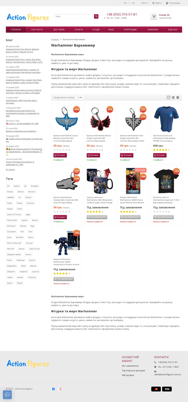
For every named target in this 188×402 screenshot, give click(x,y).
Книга (9, 260)
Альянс (17, 186)
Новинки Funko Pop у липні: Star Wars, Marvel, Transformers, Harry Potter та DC (24, 60)
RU (125, 3)
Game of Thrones (14, 214)
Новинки (152, 29)
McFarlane (11, 226)
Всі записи (10, 169)
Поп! (30, 231)
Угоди (96, 29)
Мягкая (33, 266)
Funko (19, 209)
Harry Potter (12, 220)
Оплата (79, 29)
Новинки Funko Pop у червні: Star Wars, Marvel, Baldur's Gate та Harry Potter (24, 81)
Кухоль (32, 260)
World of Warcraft (14, 243)
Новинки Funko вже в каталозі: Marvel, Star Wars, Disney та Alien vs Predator (24, 91)
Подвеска (23, 271)
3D (8, 186)
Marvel (35, 220)
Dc (20, 197)
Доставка (58, 29)
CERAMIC (10, 197)
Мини (23, 266)
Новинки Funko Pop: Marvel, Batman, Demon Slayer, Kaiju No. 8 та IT (22, 50)
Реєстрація (175, 3)
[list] (173, 97)
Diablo (9, 203)
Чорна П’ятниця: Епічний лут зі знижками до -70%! (20, 163)
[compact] (177, 97)
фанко (9, 283)
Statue (30, 237)
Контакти (37, 29)
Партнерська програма (133, 370)
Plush (9, 237)
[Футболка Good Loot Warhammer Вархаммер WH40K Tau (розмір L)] (166, 119)
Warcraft (10, 249)
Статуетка (32, 277)
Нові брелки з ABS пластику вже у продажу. (21, 101)
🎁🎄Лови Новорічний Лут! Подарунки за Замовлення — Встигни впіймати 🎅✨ (24, 152)
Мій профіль (128, 375)
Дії (25, 186)
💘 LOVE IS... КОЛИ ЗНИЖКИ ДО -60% (22, 123)
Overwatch (11, 231)
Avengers (34, 186)
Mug (32, 226)
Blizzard (31, 192)
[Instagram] (60, 388)
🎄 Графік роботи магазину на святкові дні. (24, 140)
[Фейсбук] (53, 388)
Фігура (9, 209)
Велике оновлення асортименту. (21, 131)
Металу (23, 226)
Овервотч (11, 271)
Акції (111, 29)
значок (28, 254)
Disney (19, 203)
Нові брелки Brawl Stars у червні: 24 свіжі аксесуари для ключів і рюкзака (23, 71)
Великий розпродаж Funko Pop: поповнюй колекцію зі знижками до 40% (22, 113)
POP (22, 231)
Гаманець (21, 260)
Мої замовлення (130, 365)
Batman (21, 192)
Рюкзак (10, 192)
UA (133, 3)
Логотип (29, 243)
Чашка (9, 277)
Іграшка (20, 277)
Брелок (25, 220)
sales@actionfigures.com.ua (167, 374)
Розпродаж (130, 29)
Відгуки (172, 29)
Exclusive (30, 203)
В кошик (61, 155)
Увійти (158, 3)
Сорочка (35, 271)
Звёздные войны (14, 254)
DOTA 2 (28, 197)
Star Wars (20, 237)
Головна (16, 29)
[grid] (168, 97)
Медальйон (11, 266)
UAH (143, 3)
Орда (28, 214)
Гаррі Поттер (34, 249)
